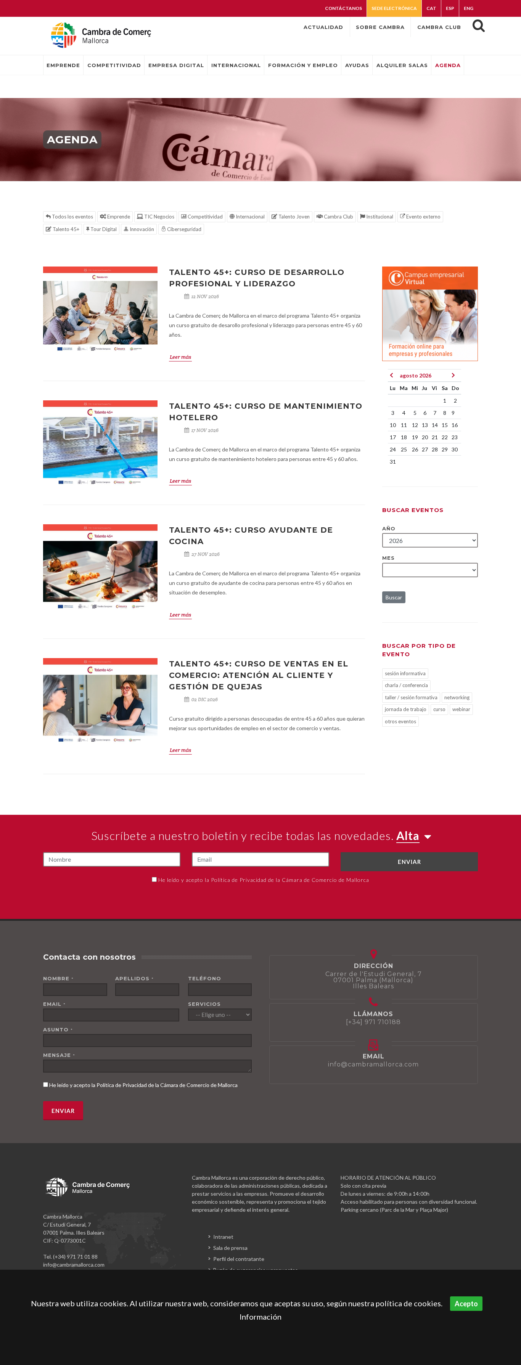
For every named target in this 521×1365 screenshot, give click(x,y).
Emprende (118, 217)
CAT (431, 8)
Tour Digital (103, 229)
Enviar (409, 861)
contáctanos (343, 8)
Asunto (58, 1029)
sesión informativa (405, 673)
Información (260, 1316)
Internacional (250, 217)
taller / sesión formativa (411, 697)
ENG (468, 8)
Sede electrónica (394, 8)
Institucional (379, 217)
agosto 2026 (415, 375)
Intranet (223, 1236)
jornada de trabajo (405, 709)
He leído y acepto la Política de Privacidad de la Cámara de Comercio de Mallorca (263, 880)
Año (389, 528)
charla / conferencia (406, 685)
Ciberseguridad (183, 229)
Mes (388, 558)
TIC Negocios (158, 217)
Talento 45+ (65, 229)
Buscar (394, 597)
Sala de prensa (230, 1248)
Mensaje (59, 1055)
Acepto (466, 1303)
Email (54, 1004)
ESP (450, 8)
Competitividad (205, 217)
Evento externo (423, 217)
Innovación (141, 229)
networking (457, 697)
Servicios (204, 1004)
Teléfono (204, 978)
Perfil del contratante (238, 1259)
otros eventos (400, 721)
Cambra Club (338, 217)
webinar (461, 709)
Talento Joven (293, 217)
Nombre (58, 978)
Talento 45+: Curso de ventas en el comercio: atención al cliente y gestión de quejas (258, 675)
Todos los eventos (72, 217)
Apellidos (134, 978)
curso (439, 709)
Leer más (180, 356)
